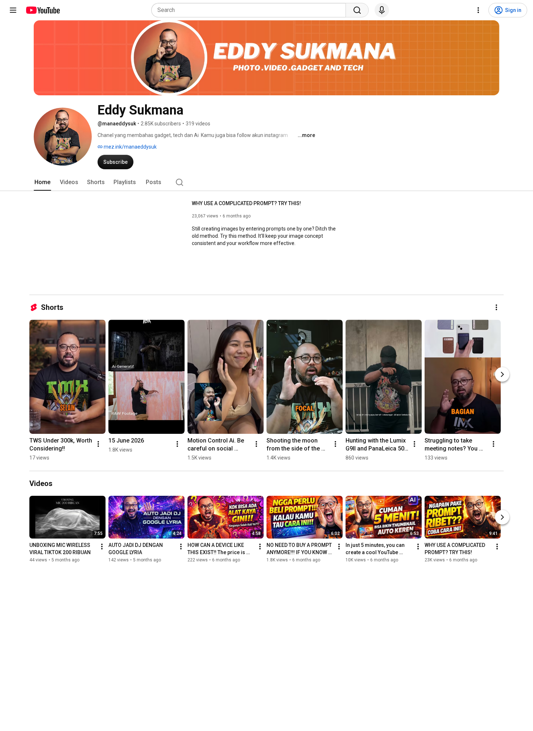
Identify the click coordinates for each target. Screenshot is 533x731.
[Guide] (13, 10)
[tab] (42, 182)
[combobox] (250, 10)
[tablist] (266, 182)
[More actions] (496, 307)
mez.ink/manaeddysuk (130, 147)
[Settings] (478, 10)
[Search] (357, 10)
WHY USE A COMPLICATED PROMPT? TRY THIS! (246, 203)
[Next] (502, 374)
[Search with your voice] (382, 10)
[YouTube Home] (42, 10)
